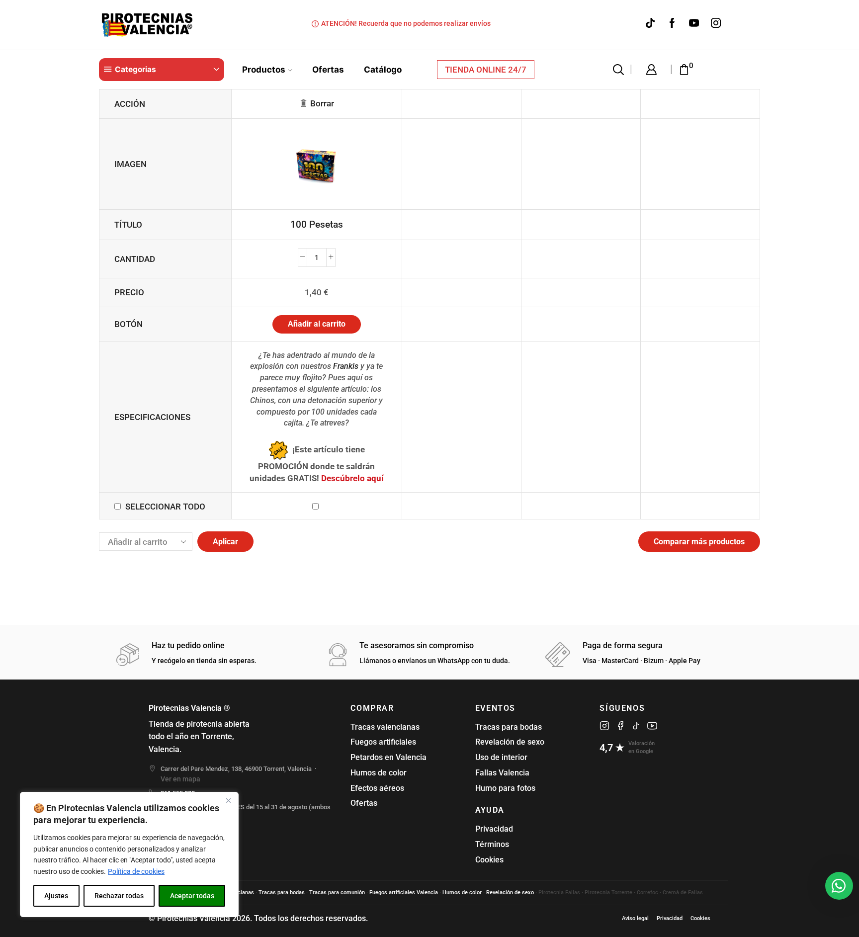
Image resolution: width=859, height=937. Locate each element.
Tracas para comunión (337, 892)
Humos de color (378, 772)
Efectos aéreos (377, 788)
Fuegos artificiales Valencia (403, 892)
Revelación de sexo (509, 742)
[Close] (228, 800)
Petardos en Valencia (388, 757)
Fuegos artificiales (383, 742)
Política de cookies (136, 871)
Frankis (345, 366)
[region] (129, 854)
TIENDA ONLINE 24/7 (485, 70)
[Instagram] (716, 23)
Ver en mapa (180, 779)
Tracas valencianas (385, 727)
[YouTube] (652, 726)
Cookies (489, 859)
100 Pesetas (316, 224)
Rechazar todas (119, 896)
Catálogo (383, 69)
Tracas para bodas (508, 727)
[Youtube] (694, 23)
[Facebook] (672, 23)
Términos (492, 844)
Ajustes (56, 896)
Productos (263, 69)
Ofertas (328, 69)
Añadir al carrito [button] (316, 324)
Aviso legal (635, 918)
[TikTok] (650, 23)
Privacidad (494, 829)
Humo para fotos (505, 788)
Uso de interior (501, 757)
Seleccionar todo (165, 506)
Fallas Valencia (502, 772)
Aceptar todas (192, 896)
